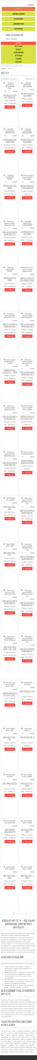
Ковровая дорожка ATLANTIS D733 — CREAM (9, 371)
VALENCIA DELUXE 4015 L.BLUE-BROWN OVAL (9, 96)
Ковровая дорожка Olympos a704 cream (27, 462)
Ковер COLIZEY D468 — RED (9, 738)
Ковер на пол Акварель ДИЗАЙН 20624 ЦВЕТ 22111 (9, 325)
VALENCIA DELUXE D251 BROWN (9, 279)
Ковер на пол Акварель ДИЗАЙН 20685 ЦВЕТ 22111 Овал (27, 512)
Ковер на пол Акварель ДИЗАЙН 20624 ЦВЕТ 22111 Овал (27, 373)
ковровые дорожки (18, 14)
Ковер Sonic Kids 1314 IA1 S (27, 692)
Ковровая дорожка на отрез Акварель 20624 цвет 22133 (27, 279)
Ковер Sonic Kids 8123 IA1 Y (9, 784)
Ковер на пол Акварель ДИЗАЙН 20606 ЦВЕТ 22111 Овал (27, 558)
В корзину (10, 107)
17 (22, 228)
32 (22, 89)
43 (22, 135)
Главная (3, 68)
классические (18, 29)
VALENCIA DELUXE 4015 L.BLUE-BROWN (27, 233)
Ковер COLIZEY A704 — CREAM (27, 784)
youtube (30, 1057)
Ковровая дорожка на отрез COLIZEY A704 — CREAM (27, 417)
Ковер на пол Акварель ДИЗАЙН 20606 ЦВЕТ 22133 (9, 602)
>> (32, 914)
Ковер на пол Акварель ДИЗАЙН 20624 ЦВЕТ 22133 (9, 233)
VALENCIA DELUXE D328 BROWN (9, 187)
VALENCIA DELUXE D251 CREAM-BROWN (27, 140)
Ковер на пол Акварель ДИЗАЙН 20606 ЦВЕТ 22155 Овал (27, 650)
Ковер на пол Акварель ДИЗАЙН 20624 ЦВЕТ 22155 (27, 325)
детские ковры (18, 19)
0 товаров (31, 5)
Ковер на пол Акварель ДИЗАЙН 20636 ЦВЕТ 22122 (9, 464)
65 (5, 91)
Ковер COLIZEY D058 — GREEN (9, 877)
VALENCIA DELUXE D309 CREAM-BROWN (9, 140)
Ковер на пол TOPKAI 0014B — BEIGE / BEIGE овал (9, 648)
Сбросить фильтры (11, 39)
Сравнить (14, 91)
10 (5, 181)
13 (5, 274)
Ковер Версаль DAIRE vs (27, 737)
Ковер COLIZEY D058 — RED (9, 554)
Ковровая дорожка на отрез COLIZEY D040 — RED (10, 694)
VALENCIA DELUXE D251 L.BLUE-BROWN (27, 94)
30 (22, 182)
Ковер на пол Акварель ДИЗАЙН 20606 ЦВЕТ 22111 (9, 417)
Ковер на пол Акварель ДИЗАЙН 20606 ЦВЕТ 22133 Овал (27, 604)
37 (5, 135)
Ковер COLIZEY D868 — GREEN (27, 831)
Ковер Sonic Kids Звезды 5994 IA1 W (9, 831)
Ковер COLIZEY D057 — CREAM (27, 877)
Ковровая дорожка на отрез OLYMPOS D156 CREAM (27, 187)
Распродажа (18, 9)
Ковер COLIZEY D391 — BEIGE (9, 508)
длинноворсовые (18, 24)
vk (26, 1057)
